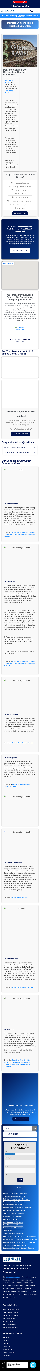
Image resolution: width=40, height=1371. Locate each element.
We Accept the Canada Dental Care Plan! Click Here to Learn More (20, 15)
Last (6, 1174)
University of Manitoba (20, 898)
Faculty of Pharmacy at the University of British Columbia (17, 1064)
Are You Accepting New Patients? (15, 448)
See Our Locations (21, 1119)
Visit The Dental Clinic (20, 250)
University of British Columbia (22, 987)
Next (20, 1180)
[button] (37, 10)
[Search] (34, 1128)
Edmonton (22, 235)
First (6, 1166)
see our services (20, 213)
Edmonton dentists (13, 1277)
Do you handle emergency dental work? (18, 452)
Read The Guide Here (20, 433)
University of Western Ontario (22, 743)
